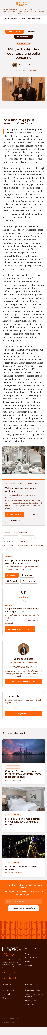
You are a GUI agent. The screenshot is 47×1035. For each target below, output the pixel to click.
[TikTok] (4, 978)
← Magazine (6, 18)
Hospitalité (29, 954)
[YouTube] (15, 973)
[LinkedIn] (4, 973)
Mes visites (6, 21)
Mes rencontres (37, 18)
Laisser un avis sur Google (20, 629)
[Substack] (15, 978)
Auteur (29, 18)
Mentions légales (9, 1022)
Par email (13, 581)
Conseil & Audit (14, 514)
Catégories (15, 18)
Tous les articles (8, 990)
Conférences (13, 520)
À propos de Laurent (32, 990)
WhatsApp (28, 575)
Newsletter (14, 21)
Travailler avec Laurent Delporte (23, 682)
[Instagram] (10, 973)
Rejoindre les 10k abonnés (23, 908)
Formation (32, 514)
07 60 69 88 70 (30, 1004)
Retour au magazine (14, 32)
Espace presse (30, 1001)
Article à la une (8, 994)
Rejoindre (23, 714)
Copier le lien (30, 581)
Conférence (29, 966)
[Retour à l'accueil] (11, 949)
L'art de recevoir (33, 32)
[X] (10, 978)
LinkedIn (13, 575)
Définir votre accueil (23, 37)
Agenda (23, 18)
